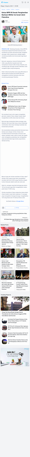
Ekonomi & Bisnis (9, 440)
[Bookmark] (3, 208)
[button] (24, 22)
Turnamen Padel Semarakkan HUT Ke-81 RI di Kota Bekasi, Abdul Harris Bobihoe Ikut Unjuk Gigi (18, 334)
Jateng (7, 429)
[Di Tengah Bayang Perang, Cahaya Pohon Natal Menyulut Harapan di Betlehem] (22, 279)
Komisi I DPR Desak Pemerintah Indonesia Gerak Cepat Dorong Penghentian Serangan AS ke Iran (17, 88)
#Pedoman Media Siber (19, 450)
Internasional (19, 429)
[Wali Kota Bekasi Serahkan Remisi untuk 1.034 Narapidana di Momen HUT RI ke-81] (4, 343)
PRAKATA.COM (5, 49)
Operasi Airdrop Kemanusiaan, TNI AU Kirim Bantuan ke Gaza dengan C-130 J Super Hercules (21, 242)
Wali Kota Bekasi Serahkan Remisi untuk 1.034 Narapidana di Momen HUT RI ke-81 (18, 341)
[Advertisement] (15, 159)
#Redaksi (13, 450)
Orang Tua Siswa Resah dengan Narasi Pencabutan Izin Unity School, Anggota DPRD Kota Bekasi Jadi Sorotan (14, 314)
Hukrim (18, 440)
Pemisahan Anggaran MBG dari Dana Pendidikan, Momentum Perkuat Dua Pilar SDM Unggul (17, 95)
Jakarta (18, 427)
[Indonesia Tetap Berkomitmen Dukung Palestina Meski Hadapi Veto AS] (8, 235)
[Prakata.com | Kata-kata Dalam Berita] (4, 2)
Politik (7, 438)
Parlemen (19, 438)
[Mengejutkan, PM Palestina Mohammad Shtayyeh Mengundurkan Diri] (22, 257)
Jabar (7, 424)
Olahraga (19, 442)
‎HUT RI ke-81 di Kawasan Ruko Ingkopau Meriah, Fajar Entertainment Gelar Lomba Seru (18, 328)
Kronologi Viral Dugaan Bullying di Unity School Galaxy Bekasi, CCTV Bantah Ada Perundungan (17, 321)
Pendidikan (8, 442)
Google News (20, 201)
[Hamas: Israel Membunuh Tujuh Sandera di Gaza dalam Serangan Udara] (8, 257)
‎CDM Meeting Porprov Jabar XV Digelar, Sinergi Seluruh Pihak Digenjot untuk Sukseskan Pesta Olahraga (17, 108)
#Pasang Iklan (9, 450)
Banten (7, 427)
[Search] (25, 2)
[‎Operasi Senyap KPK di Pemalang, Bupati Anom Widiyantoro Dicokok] (4, 103)
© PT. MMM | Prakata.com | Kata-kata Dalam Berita (15, 449)
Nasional (18, 424)
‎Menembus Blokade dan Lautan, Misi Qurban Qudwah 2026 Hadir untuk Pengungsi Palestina (7, 286)
